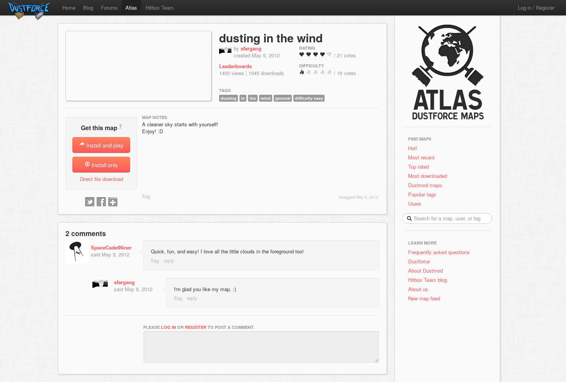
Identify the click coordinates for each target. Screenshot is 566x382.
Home (68, 7)
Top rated (418, 166)
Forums (109, 7)
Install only (104, 165)
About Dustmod (425, 270)
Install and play (104, 145)
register (195, 327)
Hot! (412, 148)
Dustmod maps (425, 185)
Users (414, 203)
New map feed (425, 298)
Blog (88, 7)
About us (418, 289)
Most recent (421, 157)
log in (168, 327)
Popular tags (422, 194)
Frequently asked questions (439, 252)
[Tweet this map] (90, 202)
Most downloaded (427, 175)
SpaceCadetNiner (111, 247)
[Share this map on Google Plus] (113, 202)
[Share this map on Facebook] (101, 202)
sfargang (251, 48)
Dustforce (419, 261)
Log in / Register (536, 7)
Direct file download (101, 179)
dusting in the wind (271, 37)
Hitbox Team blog (427, 279)
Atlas (131, 7)
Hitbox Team (160, 7)
